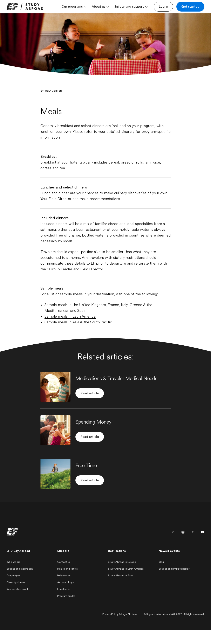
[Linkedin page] (173, 532)
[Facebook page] (193, 532)
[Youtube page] (202, 532)
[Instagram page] (183, 532)
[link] (25, 6)
